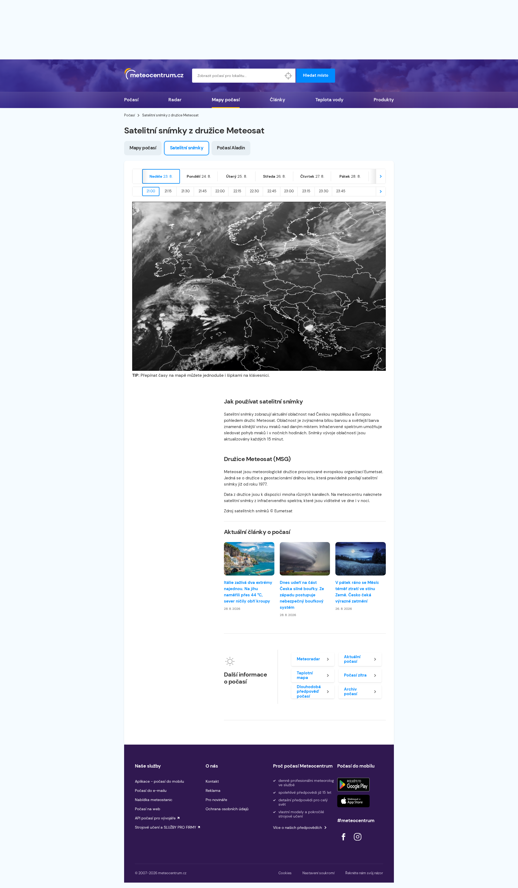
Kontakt (212, 781)
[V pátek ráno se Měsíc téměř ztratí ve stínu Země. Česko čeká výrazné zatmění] (360, 559)
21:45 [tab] (203, 191)
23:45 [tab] (340, 191)
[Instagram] (357, 842)
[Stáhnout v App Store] (353, 801)
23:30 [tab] (323, 191)
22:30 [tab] (254, 191)
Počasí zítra (355, 675)
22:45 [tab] (271, 191)
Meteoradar (308, 659)
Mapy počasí (226, 100)
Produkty (384, 100)
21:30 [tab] (185, 191)
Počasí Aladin (231, 148)
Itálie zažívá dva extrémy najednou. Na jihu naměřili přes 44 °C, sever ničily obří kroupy (248, 592)
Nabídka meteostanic (153, 799)
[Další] (381, 176)
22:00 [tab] (220, 191)
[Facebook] (344, 842)
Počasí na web (147, 808)
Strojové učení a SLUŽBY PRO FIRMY (165, 827)
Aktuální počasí (352, 659)
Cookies (285, 873)
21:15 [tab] (168, 191)
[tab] (161, 176)
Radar (175, 100)
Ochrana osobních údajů (227, 808)
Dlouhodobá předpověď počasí (309, 691)
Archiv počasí (350, 692)
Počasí (131, 100)
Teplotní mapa (305, 675)
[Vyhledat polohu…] (288, 76)
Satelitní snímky (186, 148)
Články (277, 100)
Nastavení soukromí (318, 873)
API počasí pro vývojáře (155, 818)
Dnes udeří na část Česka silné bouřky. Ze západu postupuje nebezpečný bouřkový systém (302, 595)
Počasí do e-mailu (150, 790)
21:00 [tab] (150, 191)
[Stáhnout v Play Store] (353, 784)
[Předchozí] (137, 176)
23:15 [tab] (306, 191)
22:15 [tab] (237, 191)
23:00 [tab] (289, 191)
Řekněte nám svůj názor (364, 873)
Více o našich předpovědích (297, 827)
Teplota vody (329, 100)
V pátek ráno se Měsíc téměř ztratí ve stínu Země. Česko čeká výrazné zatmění (357, 592)
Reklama (213, 790)
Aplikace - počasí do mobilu (159, 781)
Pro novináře (216, 799)
